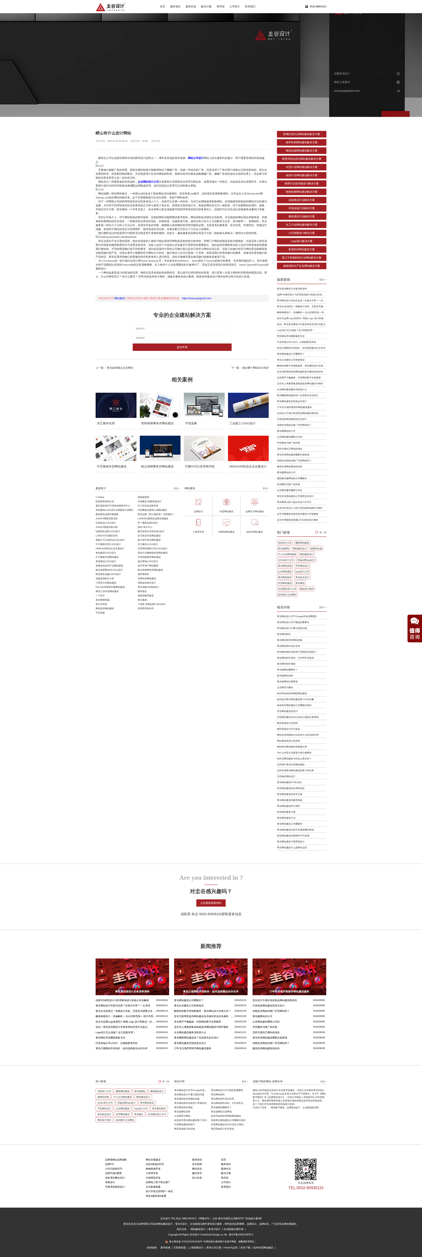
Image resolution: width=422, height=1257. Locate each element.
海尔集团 (142, 600)
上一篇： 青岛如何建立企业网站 (114, 367)
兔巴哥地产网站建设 (148, 565)
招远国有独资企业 (105, 501)
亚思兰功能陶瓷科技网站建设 (153, 552)
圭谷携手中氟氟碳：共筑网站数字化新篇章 (299, 377)
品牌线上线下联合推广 (158, 1182)
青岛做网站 (283, 548)
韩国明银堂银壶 (146, 595)
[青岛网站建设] (110, 7)
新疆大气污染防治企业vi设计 (110, 540)
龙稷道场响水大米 (105, 578)
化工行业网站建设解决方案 (301, 224)
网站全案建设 (153, 1159)
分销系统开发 (153, 1177)
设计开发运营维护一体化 (159, 1191)
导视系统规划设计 (115, 1186)
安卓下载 (246, 1247)
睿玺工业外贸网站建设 (107, 591)
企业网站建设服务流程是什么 (292, 389)
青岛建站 (300, 583)
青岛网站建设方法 (286, 818)
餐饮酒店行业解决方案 (301, 216)
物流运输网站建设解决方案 (301, 150)
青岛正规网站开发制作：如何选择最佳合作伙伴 (301, 348)
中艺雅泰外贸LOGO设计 (108, 544)
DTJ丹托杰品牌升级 (148, 505)
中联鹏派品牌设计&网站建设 (152, 510)
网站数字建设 (278, 1107)
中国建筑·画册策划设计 (150, 501)
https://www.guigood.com (196, 298)
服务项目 (175, 6)
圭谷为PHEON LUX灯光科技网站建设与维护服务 (301, 508)
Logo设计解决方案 (302, 241)
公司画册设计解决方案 (301, 233)
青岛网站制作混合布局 (288, 646)
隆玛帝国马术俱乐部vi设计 (151, 531)
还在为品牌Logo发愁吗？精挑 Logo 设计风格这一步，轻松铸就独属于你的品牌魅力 (301, 318)
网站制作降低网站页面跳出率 (292, 746)
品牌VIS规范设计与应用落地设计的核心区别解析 (301, 294)
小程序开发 (152, 1173)
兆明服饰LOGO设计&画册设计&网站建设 (117, 510)
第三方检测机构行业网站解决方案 (301, 257)
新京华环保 (101, 604)
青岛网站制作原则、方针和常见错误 (295, 657)
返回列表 (155, 141)
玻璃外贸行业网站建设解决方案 (301, 134)
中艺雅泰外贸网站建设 (107, 557)
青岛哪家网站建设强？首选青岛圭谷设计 (297, 395)
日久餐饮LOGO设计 (148, 544)
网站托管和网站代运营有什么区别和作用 (297, 735)
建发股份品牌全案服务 (107, 514)
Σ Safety (100, 497)
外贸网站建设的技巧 (287, 711)
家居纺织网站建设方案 (301, 249)
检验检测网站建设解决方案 (301, 191)
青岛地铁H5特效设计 (148, 587)
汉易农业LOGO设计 (106, 522)
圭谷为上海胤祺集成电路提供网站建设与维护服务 (301, 383)
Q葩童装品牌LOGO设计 (108, 531)
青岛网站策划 (285, 565)
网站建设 (119, 298)
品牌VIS (109, 1164)
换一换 (322, 532)
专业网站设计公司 (287, 589)
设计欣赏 (197, 1177)
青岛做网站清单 (285, 675)
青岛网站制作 (285, 577)
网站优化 (197, 1168)
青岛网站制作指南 (286, 663)
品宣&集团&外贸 (155, 1164)
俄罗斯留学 (143, 574)
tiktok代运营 (231, 1247)
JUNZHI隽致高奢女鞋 (107, 518)
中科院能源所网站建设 (149, 557)
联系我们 (250, 6)
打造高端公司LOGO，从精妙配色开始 (296, 342)
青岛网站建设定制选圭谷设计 (292, 401)
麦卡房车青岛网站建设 (149, 540)
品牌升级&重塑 (113, 1173)
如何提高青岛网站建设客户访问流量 (295, 699)
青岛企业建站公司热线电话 (291, 359)
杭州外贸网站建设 (263, 1247)
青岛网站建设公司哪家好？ (291, 354)
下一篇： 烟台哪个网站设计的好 (250, 367)
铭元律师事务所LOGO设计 (109, 570)
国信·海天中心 (145, 527)
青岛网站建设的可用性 (288, 806)
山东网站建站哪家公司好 (289, 437)
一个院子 (100, 595)
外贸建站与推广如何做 (288, 442)
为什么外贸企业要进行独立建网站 (294, 752)
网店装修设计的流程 (287, 723)
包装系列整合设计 (115, 1177)
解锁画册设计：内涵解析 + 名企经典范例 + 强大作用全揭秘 (301, 312)
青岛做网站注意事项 (287, 681)
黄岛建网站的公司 (286, 431)
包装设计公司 (285, 542)
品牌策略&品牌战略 (116, 1159)
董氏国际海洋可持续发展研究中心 (113, 505)
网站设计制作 (307, 589)
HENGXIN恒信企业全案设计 (110, 548)
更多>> (322, 279)
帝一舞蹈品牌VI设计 (148, 522)
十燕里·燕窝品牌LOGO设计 (152, 604)
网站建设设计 (300, 548)
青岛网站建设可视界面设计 (291, 841)
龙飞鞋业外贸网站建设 (149, 535)
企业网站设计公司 (148, 181)
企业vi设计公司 (285, 560)
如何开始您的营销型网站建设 (292, 693)
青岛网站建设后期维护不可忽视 (293, 835)
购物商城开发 (153, 1168)
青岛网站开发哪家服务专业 (291, 336)
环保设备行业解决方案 (301, 208)
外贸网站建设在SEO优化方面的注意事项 (298, 717)
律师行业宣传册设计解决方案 (302, 183)
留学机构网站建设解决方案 (301, 142)
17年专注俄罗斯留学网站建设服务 (294, 407)
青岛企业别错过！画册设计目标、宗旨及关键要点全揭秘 (301, 306)
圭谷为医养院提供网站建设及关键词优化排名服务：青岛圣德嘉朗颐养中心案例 (301, 371)
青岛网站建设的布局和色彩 (291, 788)
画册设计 (110, 1182)
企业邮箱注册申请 (234, 1229)
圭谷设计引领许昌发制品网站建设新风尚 (297, 413)
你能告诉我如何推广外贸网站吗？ (294, 425)
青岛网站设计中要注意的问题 (292, 628)
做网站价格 (316, 548)
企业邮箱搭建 (153, 1186)
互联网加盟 (179, 1247)
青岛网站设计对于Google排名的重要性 (297, 616)
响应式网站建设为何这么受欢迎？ (294, 758)
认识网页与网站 (285, 687)
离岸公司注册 (214, 1247)
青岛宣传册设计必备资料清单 (292, 288)
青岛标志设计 (302, 577)
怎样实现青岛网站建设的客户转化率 (295, 770)
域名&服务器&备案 (156, 1195)
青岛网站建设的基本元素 (289, 794)
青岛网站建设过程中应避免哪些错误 (295, 829)
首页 (162, 6)
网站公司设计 (196, 158)
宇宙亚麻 (100, 612)
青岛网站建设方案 (286, 812)
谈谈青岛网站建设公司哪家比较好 (294, 705)
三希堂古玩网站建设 (106, 582)
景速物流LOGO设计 (106, 561)
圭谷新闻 (197, 1164)
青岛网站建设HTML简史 (289, 782)
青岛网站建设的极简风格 (289, 800)
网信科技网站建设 (105, 608)
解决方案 (206, 6)
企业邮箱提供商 (310, 1107)
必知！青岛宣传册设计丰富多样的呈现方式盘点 (301, 324)
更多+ (177, 488)
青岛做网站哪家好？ (287, 669)
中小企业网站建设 (287, 554)
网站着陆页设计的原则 (288, 740)
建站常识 (197, 1173)
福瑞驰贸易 (143, 497)
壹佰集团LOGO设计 (106, 552)
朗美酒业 (142, 591)
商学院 (221, 6)
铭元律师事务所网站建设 (150, 570)
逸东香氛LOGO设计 (148, 561)
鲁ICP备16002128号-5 (241, 1234)
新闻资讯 (197, 1159)
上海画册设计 (196, 1247)
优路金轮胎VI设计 (147, 582)
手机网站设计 (302, 565)
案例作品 (191, 6)
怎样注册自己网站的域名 (289, 448)
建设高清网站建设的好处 (289, 466)
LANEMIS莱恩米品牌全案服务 (153, 518)
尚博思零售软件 (146, 608)
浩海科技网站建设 (147, 578)
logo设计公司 (302, 571)
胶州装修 (166, 1247)
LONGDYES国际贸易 (107, 535)
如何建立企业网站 (287, 594)
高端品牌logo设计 (306, 560)
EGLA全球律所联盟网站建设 (110, 587)
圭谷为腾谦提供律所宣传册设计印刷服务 (297, 514)
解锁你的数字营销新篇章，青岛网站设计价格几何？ (301, 365)
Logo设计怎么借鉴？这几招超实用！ (296, 330)
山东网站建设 (285, 571)
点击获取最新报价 (211, 903)
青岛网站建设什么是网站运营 (292, 847)
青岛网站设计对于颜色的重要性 (293, 622)
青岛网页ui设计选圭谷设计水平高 (294, 502)
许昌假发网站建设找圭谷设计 (292, 419)
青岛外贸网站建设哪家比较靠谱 (293, 454)
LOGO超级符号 (113, 1168)
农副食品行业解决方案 (301, 200)
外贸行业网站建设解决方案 (301, 167)
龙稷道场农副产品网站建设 (109, 565)
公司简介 (234, 6)
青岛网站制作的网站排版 (289, 640)
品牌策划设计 (294, 1107)
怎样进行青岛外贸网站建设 (291, 764)
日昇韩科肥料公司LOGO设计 (152, 548)
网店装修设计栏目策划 (288, 729)
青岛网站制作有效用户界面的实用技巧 (296, 652)
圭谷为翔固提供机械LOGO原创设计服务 (297, 520)
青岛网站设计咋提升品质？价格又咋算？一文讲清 (301, 300)
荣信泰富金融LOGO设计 (108, 574)
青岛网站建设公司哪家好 (289, 823)
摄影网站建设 (302, 542)
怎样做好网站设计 (286, 776)
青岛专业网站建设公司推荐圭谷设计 (295, 496)
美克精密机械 (102, 600)
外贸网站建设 (285, 583)
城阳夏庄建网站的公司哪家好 (292, 478)
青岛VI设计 (214, 1229)
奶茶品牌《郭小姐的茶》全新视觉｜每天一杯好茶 (159, 514)
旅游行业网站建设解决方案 (301, 175)
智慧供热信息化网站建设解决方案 (301, 158)
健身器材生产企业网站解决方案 (301, 265)
